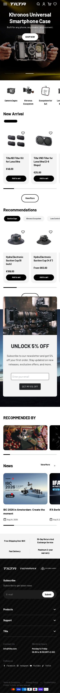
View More (30, 198)
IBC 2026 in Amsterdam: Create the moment (24, 511)
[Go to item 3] (30, 73)
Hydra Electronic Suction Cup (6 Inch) (14, 260)
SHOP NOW (30, 37)
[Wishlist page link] (55, 4)
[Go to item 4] (40, 73)
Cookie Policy (50, 682)
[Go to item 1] (9, 73)
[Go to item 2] (19, 73)
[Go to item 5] (50, 73)
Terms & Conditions (11, 682)
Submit (49, 595)
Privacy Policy (32, 682)
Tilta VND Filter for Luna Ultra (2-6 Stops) (43, 162)
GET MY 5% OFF (30, 386)
